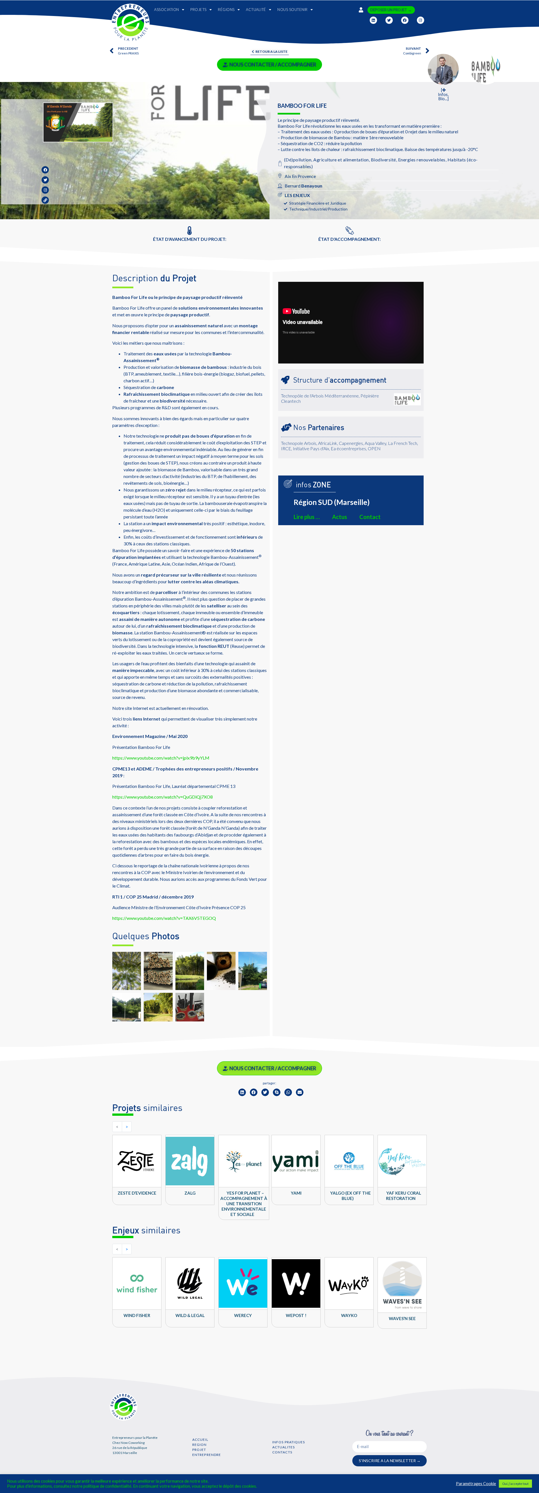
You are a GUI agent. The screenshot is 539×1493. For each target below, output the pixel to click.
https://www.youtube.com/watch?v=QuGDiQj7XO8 (162, 796)
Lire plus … (307, 516)
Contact (370, 516)
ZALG (190, 1192)
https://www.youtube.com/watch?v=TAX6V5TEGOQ (164, 918)
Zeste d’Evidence (137, 1192)
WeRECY (243, 1315)
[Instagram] (420, 20)
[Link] (45, 200)
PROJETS (198, 9)
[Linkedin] (373, 20)
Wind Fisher (137, 1315)
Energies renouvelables (422, 159)
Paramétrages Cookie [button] (476, 1483)
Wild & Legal (190, 1315)
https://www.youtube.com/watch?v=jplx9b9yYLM (160, 757)
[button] (242, 1092)
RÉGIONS (226, 9)
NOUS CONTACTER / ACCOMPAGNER (272, 64)
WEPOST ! (296, 1315)
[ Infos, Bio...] (443, 94)
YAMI (296, 1192)
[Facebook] (404, 20)
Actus (339, 516)
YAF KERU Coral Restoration (403, 1195)
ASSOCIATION (166, 9)
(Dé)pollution (298, 159)
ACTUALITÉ (256, 9)
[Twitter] (389, 20)
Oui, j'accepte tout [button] (515, 1483)
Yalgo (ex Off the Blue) (350, 1195)
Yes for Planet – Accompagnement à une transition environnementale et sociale (243, 1203)
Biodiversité (383, 159)
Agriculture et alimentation (341, 159)
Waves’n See (402, 1318)
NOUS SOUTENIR (292, 9)
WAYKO (349, 1315)
